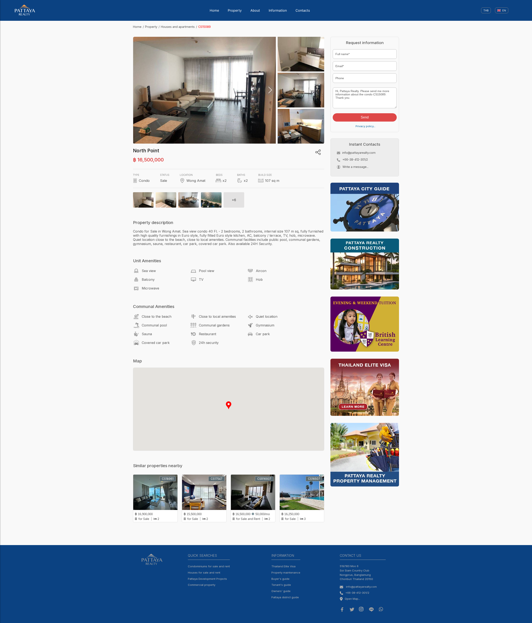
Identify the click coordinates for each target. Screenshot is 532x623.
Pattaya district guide (285, 597)
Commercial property (201, 584)
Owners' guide (281, 591)
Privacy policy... (365, 126)
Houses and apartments (178, 26)
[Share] (318, 152)
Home (214, 10)
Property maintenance (285, 572)
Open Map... (352, 598)
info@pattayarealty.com (359, 152)
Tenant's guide (281, 584)
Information (278, 10)
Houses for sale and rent (204, 572)
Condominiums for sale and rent (209, 566)
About (255, 10)
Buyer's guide (280, 578)
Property (235, 10)
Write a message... (355, 167)
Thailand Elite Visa (283, 566)
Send (365, 117)
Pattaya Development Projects (207, 578)
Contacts (303, 10)
